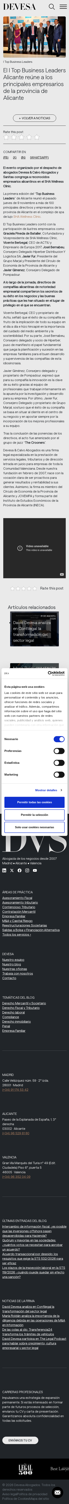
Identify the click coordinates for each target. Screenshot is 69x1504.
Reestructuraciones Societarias (24, 925)
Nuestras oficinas (14, 969)
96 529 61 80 (15, 1133)
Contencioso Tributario (18, 907)
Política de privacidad (32, 1494)
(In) (23, 157)
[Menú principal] (63, 6)
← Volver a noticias (34, 118)
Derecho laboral (13, 1012)
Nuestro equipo (13, 959)
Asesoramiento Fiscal (17, 898)
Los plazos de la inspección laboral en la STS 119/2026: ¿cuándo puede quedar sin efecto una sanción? (33, 1272)
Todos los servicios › (16, 934)
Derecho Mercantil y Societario (24, 1003)
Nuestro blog (11, 964)
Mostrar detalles (46, 790)
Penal (6, 1026)
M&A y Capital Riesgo (17, 921)
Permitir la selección (34, 814)
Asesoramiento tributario (20, 902)
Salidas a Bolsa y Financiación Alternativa (31, 930)
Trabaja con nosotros (17, 973)
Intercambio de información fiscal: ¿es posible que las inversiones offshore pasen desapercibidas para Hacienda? (34, 1231)
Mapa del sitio (39, 1498)
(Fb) (5, 157)
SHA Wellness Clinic (27, 216)
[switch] (59, 751)
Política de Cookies (15, 1498)
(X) (14, 157)
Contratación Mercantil (18, 911)
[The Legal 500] (23, 1469)
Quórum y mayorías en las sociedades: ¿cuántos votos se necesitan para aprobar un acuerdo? (32, 1244)
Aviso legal (9, 1494)
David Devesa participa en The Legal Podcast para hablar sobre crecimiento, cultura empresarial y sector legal (34, 1343)
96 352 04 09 (16, 1176)
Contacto (9, 978)
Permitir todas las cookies (34, 802)
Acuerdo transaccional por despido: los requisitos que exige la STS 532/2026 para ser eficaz (32, 1258)
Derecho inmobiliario (16, 1021)
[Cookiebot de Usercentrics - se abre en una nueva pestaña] (49, 673)
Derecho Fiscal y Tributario (21, 1008)
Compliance (10, 1017)
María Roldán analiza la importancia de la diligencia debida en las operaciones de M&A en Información (33, 1320)
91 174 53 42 (15, 1089)
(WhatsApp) (39, 157)
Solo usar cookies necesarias (34, 827)
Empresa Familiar (13, 916)
